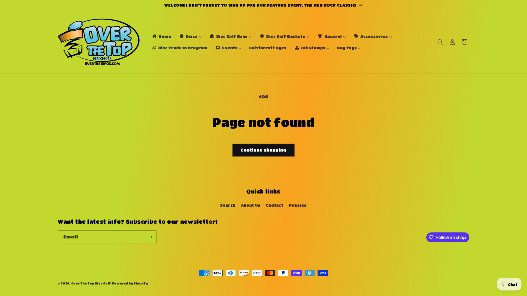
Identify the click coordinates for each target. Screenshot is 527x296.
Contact (274, 205)
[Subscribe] (150, 236)
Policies (298, 205)
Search (228, 205)
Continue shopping (263, 149)
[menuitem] (161, 36)
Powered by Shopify (130, 283)
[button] (440, 42)
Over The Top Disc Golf (91, 283)
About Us (251, 205)
